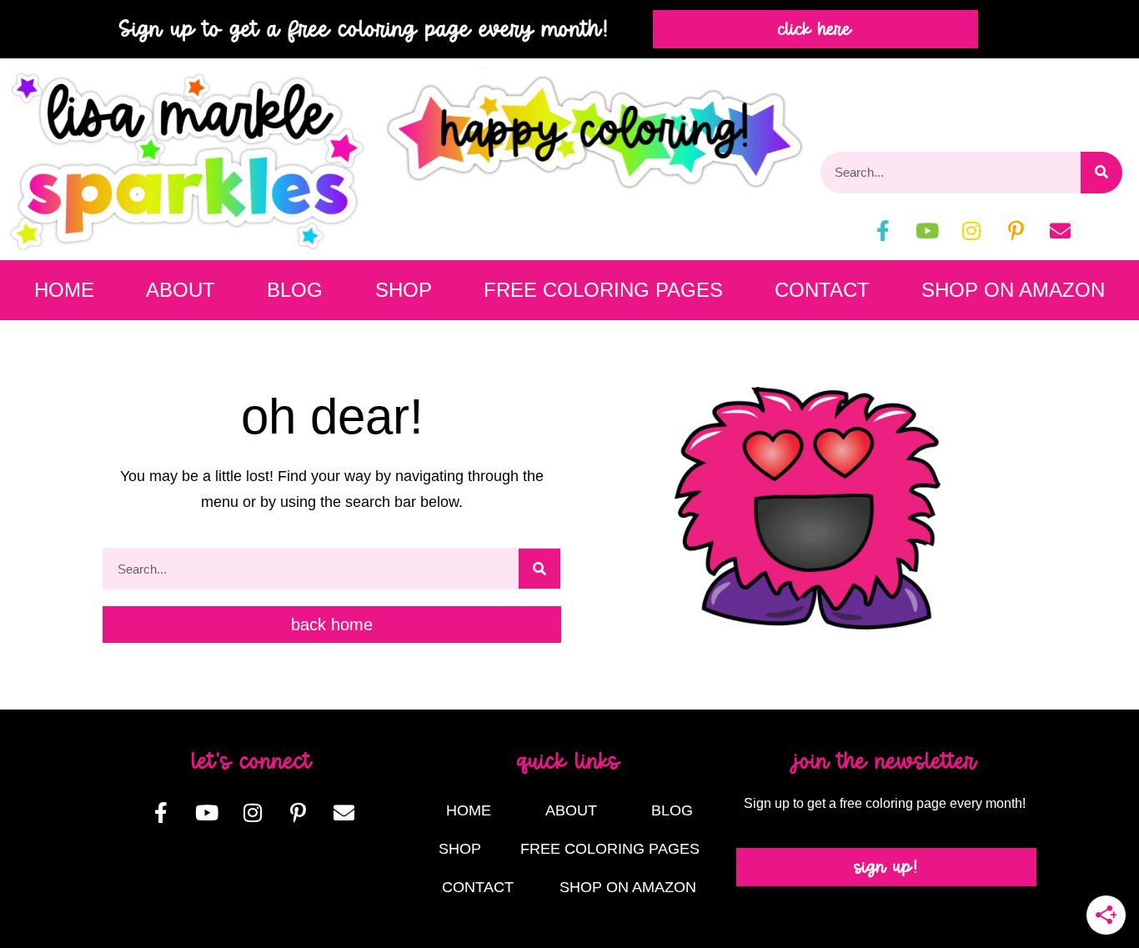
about (180, 289)
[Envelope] (1060, 231)
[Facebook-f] (883, 231)
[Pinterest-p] (1015, 231)
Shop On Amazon (1013, 289)
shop (403, 289)
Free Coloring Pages (603, 289)
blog (295, 289)
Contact (822, 289)
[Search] (1101, 172)
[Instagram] (971, 231)
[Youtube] (927, 231)
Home (64, 289)
